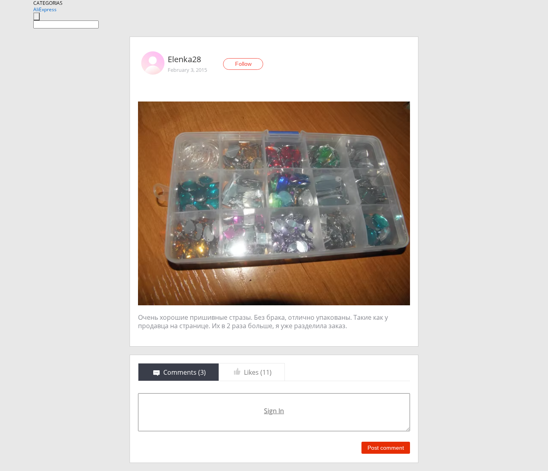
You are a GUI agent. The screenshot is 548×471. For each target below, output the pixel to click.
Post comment (385, 448)
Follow (243, 64)
